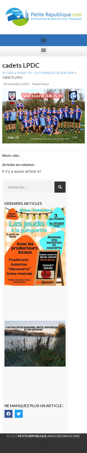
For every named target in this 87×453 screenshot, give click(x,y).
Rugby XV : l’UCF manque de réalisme (45, 73)
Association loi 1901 (49, 436)
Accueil (8, 73)
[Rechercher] (60, 187)
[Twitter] (19, 414)
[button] (43, 40)
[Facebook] (8, 414)
